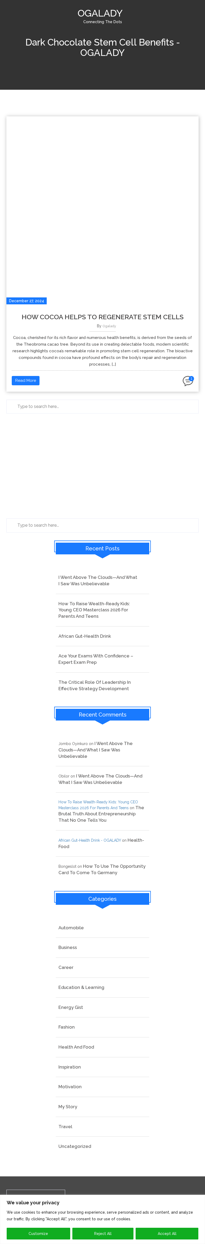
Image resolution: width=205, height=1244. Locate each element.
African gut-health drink (84, 636)
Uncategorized (74, 1146)
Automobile (71, 927)
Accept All (167, 1233)
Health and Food (76, 1047)
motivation (70, 1086)
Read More (25, 380)
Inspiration (69, 1067)
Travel (65, 1126)
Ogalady (109, 326)
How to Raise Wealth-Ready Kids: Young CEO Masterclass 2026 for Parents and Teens (94, 610)
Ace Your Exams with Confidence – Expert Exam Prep (95, 659)
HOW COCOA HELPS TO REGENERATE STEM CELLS (103, 317)
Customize (38, 1233)
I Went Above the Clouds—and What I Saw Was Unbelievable (97, 580)
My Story (67, 1106)
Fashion (66, 1027)
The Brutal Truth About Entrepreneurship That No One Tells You (101, 814)
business (67, 947)
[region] (102, 1219)
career (65, 967)
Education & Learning (81, 987)
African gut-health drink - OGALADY (89, 840)
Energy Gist (70, 1007)
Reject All (103, 1233)
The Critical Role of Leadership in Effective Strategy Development (94, 685)
